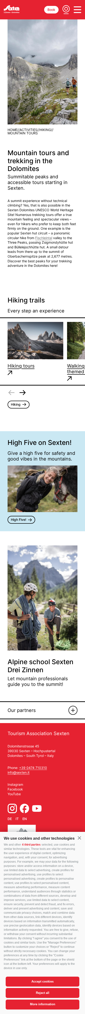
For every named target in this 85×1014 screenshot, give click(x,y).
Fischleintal (43, 238)
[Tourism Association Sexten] (11, 9)
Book (51, 10)
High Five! (18, 520)
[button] (79, 838)
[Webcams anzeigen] (66, 9)
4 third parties (31, 844)
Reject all (42, 993)
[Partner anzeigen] (72, 710)
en (24, 819)
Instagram (15, 784)
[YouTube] (37, 808)
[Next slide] (22, 392)
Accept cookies (42, 981)
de (10, 819)
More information (42, 1004)
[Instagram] (12, 808)
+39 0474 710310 (33, 768)
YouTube (14, 794)
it (17, 819)
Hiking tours (21, 366)
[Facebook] (24, 808)
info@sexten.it (19, 772)
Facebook (15, 789)
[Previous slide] (11, 392)
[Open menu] (77, 9)
